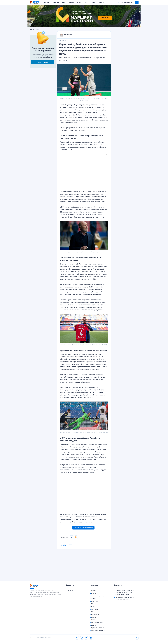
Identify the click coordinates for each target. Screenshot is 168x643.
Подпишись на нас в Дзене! (83, 528)
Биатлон (94, 617)
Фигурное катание (59, 2)
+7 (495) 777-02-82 (128, 597)
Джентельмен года (125, 2)
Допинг (93, 620)
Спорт (31, 29)
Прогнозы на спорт (97, 628)
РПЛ (70, 545)
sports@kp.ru (124, 600)
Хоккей (71, 2)
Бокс (85, 2)
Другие (93, 625)
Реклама (70, 590)
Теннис (93, 2)
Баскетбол (94, 601)
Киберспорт (95, 614)
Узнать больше (43, 62)
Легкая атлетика (97, 622)
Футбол (46, 2)
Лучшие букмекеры (97, 630)
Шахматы (94, 612)
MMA (79, 2)
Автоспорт (94, 609)
